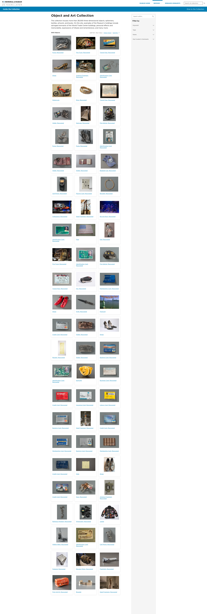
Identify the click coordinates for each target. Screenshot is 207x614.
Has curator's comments (141, 39)
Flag (77, 239)
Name (134, 34)
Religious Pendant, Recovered (61, 521)
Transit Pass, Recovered (107, 52)
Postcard (103, 311)
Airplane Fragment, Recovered (106, 497)
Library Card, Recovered (107, 405)
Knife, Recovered (81, 311)
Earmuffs (79, 380)
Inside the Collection (11, 9)
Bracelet (78, 592)
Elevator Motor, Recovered (84, 569)
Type (134, 30)
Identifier (115, 32)
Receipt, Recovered (58, 357)
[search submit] (153, 16)
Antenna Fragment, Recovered (82, 76)
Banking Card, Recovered (108, 357)
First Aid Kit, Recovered (60, 592)
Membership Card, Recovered (109, 288)
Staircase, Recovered (82, 123)
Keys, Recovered (81, 497)
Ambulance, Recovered (59, 216)
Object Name (107, 32)
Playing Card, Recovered (84, 193)
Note (77, 474)
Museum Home (145, 3)
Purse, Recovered (57, 52)
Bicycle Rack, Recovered (107, 216)
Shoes (54, 75)
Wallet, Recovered (58, 123)
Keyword (136, 25)
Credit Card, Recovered (59, 334)
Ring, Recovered (81, 100)
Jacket (102, 521)
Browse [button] (157, 3)
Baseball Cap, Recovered (108, 170)
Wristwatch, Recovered (83, 521)
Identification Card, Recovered (106, 76)
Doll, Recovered (105, 239)
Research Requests (172, 3)
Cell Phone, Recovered (59, 193)
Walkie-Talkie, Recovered (60, 544)
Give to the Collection (195, 9)
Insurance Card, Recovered (84, 405)
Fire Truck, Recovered (83, 52)
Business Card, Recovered (108, 380)
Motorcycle (55, 100)
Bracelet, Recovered (106, 193)
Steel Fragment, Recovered (84, 216)
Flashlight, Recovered (107, 569)
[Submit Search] (204, 3)
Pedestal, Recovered (58, 569)
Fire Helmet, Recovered (107, 123)
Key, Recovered (81, 288)
